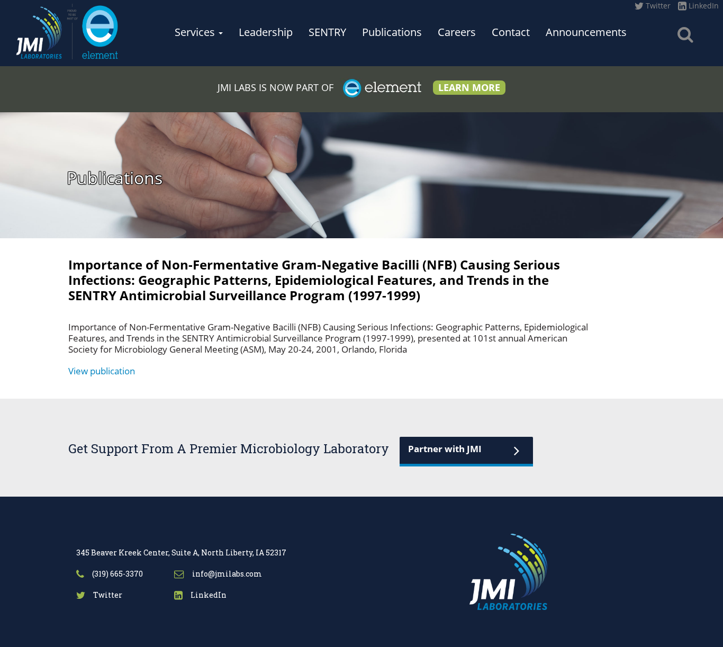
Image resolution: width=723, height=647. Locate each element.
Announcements (586, 32)
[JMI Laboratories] (67, 30)
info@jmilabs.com (226, 574)
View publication (101, 371)
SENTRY (327, 32)
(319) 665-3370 (117, 574)
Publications (392, 32)
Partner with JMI (445, 449)
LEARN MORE (469, 87)
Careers (457, 32)
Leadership (266, 32)
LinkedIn (702, 6)
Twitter (657, 6)
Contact (511, 32)
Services (196, 32)
